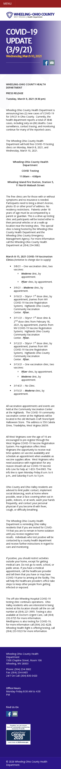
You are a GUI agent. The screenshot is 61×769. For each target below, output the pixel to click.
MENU (7, 3)
